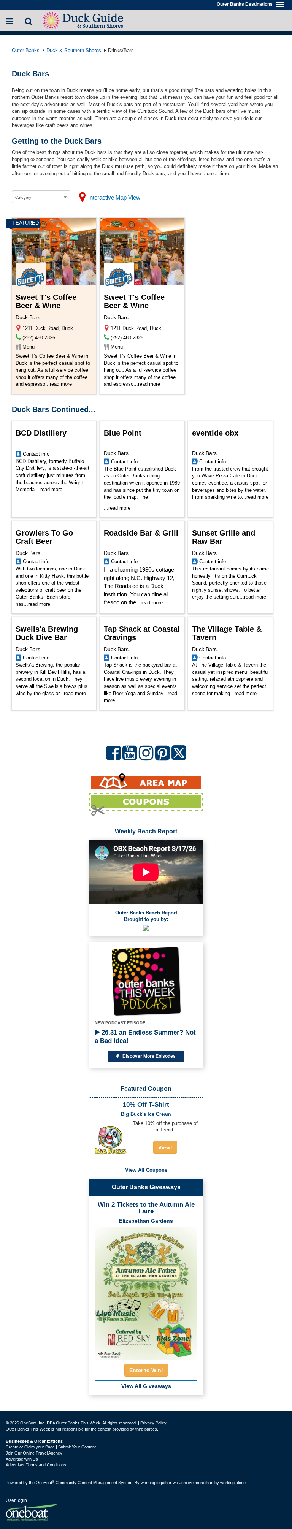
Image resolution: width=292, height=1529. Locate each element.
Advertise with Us (22, 1459)
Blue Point (122, 433)
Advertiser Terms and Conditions (36, 1464)
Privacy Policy (153, 1423)
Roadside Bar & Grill (141, 533)
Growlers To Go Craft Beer (44, 537)
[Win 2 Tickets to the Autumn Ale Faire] (146, 1291)
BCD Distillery (41, 433)
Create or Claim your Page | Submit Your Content (51, 1447)
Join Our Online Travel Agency (34, 1453)
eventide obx (215, 433)
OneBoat (45, 1482)
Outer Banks (26, 50)
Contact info (36, 454)
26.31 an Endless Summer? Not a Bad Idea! (145, 1036)
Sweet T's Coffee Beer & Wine (46, 301)
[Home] (84, 20)
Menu (28, 347)
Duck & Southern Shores (73, 50)
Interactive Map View (114, 197)
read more (61, 384)
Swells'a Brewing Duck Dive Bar (47, 633)
